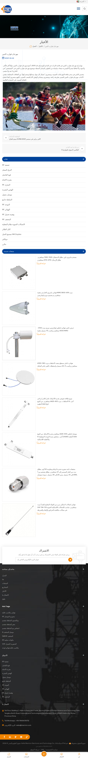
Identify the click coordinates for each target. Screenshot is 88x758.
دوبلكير (5, 239)
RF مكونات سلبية (8, 640)
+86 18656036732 (22, 721)
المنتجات (5, 583)
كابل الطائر (6, 229)
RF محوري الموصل (8, 617)
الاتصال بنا (5, 595)
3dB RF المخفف (7, 636)
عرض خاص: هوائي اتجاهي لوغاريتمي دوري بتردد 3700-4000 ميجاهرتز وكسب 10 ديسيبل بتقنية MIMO (55, 329)
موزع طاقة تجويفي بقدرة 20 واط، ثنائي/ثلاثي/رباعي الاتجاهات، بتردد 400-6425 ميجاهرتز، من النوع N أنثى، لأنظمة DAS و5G (55, 401)
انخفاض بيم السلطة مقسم (10, 628)
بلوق (3, 599)
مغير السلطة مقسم (8, 624)
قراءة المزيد (41, 263)
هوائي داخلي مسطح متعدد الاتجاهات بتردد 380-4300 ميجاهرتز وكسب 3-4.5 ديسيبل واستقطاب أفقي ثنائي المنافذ (57, 364)
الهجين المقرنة (7, 190)
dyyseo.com (47, 746)
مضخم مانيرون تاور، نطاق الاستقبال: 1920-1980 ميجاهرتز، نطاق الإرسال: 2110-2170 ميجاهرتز (57, 258)
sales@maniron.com (23, 725)
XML (42, 750)
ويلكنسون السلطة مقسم (10, 621)
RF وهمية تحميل (8, 214)
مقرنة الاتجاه (7, 180)
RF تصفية (5, 165)
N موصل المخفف (8, 632)
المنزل (34, 46)
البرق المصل (7, 170)
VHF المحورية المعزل (9, 644)
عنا (3, 579)
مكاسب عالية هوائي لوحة (10, 648)
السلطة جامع (7, 200)
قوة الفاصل (6, 175)
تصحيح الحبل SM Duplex (11, 234)
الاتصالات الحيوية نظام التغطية (13, 224)
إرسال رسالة (44, 754)
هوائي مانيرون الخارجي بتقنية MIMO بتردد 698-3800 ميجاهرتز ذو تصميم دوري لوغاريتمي (55, 294)
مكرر (4, 244)
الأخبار (41, 46)
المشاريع (5, 587)
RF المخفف (6, 219)
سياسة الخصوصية (52, 750)
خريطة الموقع (35, 750)
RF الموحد (6, 204)
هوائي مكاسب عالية (8, 613)
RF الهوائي (6, 209)
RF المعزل (6, 185)
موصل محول (7, 195)
